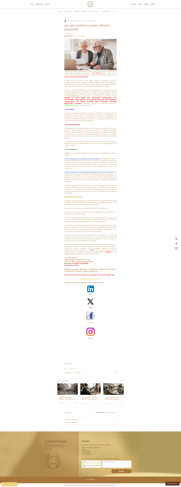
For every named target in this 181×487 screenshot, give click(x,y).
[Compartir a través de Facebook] (65, 368)
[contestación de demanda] (90, 389)
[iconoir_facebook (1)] (176, 243)
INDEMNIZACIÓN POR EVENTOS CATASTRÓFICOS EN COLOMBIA (67, 398)
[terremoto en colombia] (67, 389)
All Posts (59, 11)
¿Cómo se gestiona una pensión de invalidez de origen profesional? (112, 398)
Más (114, 11)
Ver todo (122, 380)
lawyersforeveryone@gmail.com (92, 447)
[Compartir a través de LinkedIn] (72, 368)
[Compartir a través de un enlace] (75, 368)
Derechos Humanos (94, 11)
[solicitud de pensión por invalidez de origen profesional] (113, 389)
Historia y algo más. (106, 11)
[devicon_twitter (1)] (176, 238)
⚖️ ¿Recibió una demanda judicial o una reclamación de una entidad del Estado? (90, 398)
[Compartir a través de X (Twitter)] (68, 368)
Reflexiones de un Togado (80, 11)
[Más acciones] (116, 21)
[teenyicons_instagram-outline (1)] (176, 248)
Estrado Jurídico (68, 11)
